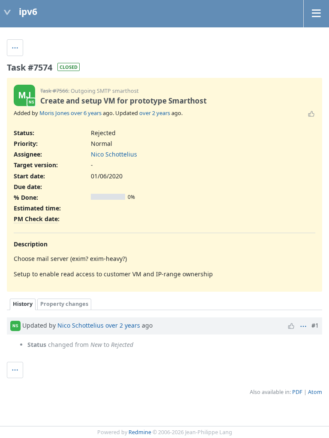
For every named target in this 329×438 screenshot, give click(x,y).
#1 (315, 325)
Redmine (140, 432)
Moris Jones (54, 113)
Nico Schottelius (114, 154)
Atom (315, 392)
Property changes (64, 304)
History (23, 304)
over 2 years (154, 113)
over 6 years (86, 113)
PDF (297, 392)
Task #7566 (54, 91)
